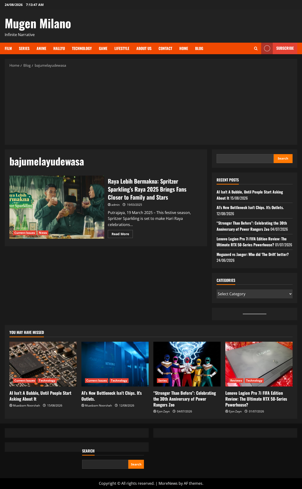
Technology (82, 48)
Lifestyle (121, 48)
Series (24, 48)
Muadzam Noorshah (26, 405)
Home (183, 48)
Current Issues (24, 233)
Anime (41, 48)
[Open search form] (256, 48)
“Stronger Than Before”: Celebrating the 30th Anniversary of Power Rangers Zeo (252, 226)
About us (143, 48)
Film (8, 48)
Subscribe (285, 48)
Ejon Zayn (163, 411)
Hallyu (59, 48)
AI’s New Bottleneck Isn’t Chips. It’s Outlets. (250, 207)
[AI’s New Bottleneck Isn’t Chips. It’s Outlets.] (115, 364)
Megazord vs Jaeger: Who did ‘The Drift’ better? (253, 254)
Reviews (236, 380)
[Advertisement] (151, 106)
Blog (199, 48)
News (43, 233)
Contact (165, 48)
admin (115, 205)
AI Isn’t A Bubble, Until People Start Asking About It (40, 396)
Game (103, 48)
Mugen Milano (38, 23)
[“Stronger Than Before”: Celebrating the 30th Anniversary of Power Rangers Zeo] (187, 364)
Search (283, 158)
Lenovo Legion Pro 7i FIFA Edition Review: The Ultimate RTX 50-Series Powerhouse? (252, 242)
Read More (122, 234)
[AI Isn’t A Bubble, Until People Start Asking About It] (43, 364)
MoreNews (168, 483)
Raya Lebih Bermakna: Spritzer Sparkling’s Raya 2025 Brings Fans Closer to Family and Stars (56, 207)
